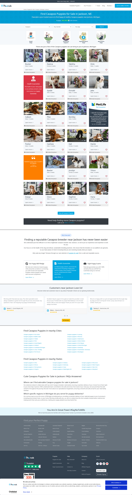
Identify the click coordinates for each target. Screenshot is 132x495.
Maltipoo (69, 437)
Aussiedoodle (41, 425)
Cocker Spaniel (56, 431)
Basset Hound (70, 425)
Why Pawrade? (71, 459)
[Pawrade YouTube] (107, 463)
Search (102, 27)
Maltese (54, 437)
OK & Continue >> (116, 482)
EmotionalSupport (66, 42)
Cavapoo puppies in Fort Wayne (75, 343)
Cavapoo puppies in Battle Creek (32, 336)
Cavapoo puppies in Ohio (30, 362)
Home (25, 9)
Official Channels (100, 459)
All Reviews (66, 320)
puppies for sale (73, 253)
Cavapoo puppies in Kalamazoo (75, 339)
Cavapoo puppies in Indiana (60, 362)
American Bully (27, 425)
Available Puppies (75, 6)
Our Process (87, 6)
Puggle (68, 442)
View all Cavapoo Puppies (66, 213)
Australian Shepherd (57, 425)
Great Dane (69, 434)
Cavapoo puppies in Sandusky (75, 347)
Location (74, 470)
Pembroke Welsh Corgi (101, 440)
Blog (103, 6)
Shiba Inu (98, 442)
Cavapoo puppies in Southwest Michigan (34, 347)
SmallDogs (30, 42)
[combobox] (36, 27)
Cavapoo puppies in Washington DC (62, 369)
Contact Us (70, 467)
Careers (84, 470)
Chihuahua (26, 431)
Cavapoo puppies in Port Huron (32, 352)
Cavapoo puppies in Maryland (89, 369)
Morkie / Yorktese (86, 440)
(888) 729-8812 (125, 6)
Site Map (69, 470)
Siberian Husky (56, 445)
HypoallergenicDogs (83, 42)
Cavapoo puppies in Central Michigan (77, 345)
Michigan (42, 9)
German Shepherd (28, 434)
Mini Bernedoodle (86, 437)
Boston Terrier (56, 428)
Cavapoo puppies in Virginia (31, 369)
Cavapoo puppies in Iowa (59, 367)
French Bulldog (85, 431)
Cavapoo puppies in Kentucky (60, 365)
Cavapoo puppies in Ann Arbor (32, 334)
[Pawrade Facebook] (97, 463)
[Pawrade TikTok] (104, 463)
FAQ (68, 463)
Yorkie (97, 445)
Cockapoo (40, 431)
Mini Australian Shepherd (44, 440)
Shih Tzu (26, 445)
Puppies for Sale (31, 9)
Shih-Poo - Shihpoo (42, 445)
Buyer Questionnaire (58, 467)
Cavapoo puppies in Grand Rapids (32, 343)
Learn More (29, 277)
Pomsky (40, 442)
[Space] (29, 457)
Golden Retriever (42, 434)
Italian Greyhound (100, 434)
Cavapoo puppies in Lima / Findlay (33, 349)
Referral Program (86, 474)
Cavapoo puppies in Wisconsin (90, 362)
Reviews (109, 6)
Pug (54, 442)
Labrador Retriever (42, 437)
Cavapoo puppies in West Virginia (90, 365)
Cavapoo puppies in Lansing (74, 334)
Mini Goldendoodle (28, 440)
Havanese (84, 434)
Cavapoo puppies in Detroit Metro (76, 341)
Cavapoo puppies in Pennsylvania (32, 367)
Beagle (83, 425)
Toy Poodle (84, 445)
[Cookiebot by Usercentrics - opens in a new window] (13, 492)
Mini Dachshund (100, 437)
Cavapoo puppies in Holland (31, 345)
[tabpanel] (23, 304)
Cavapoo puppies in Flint (30, 341)
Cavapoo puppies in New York (89, 367)
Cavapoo (37, 9)
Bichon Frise (26, 428)
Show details (26, 492)
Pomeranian (26, 442)
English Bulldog (70, 431)
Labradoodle (27, 437)
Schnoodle (84, 442)
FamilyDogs (48, 42)
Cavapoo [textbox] (27, 27)
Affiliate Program (86, 467)
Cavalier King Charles (86, 428)
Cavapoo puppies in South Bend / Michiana (78, 349)
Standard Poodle (71, 445)
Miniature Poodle (57, 440)
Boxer (68, 428)
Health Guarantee (57, 463)
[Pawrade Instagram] (101, 463)
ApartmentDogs (101, 42)
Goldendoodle (56, 434)
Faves (97, 6)
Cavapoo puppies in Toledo (31, 339)
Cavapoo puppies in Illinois (31, 365)
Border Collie (41, 428)
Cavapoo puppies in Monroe (74, 336)
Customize (115, 487)
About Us (84, 459)
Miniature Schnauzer (72, 440)
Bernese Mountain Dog (101, 425)
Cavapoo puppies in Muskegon (75, 352)
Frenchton (98, 431)
